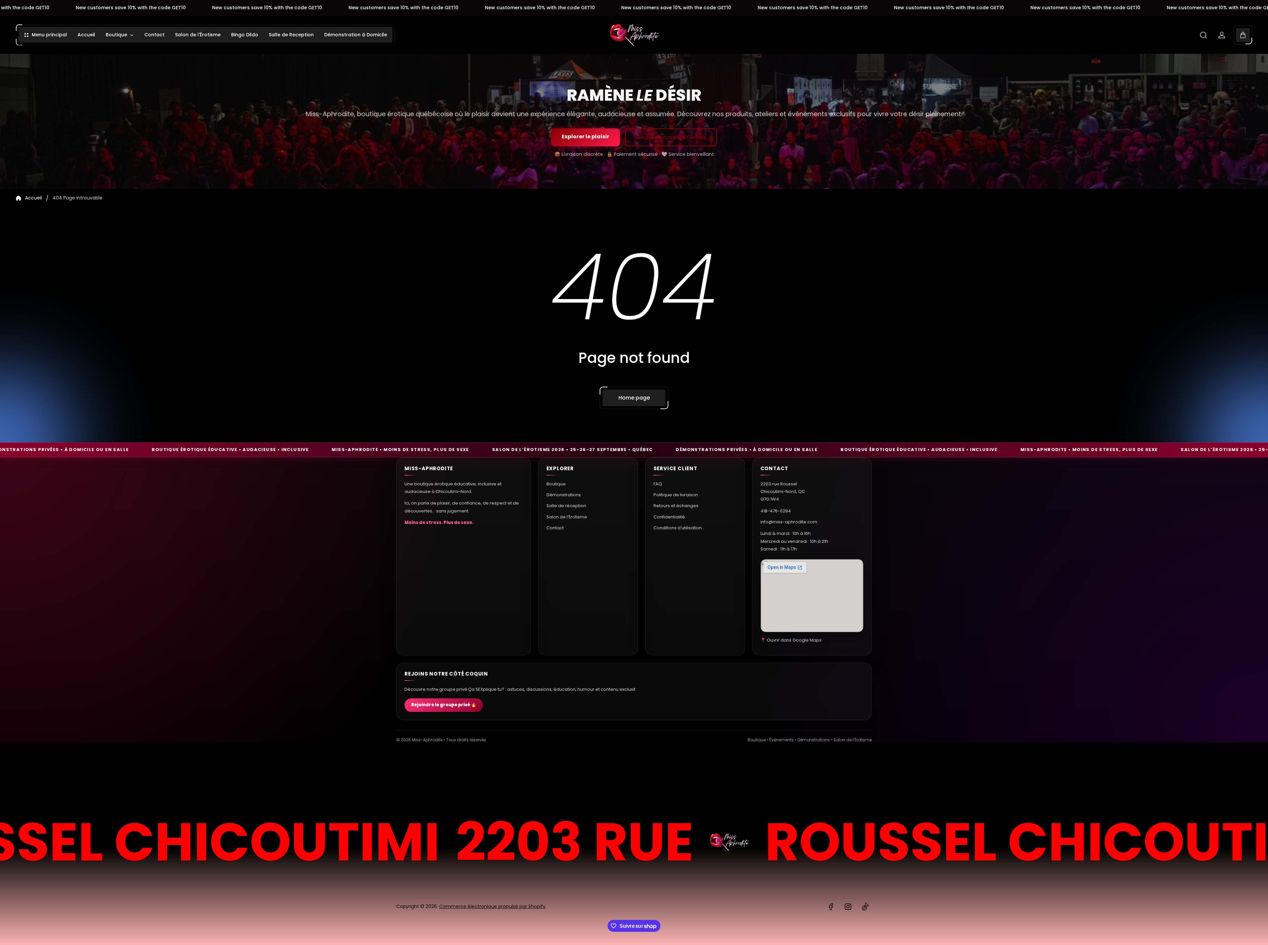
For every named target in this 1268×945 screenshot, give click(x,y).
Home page (634, 398)
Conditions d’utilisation (677, 528)
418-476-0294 (775, 511)
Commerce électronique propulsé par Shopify (492, 906)
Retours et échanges (675, 506)
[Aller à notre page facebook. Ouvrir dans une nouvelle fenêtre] (830, 906)
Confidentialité (669, 517)
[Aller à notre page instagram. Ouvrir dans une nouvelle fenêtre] (848, 906)
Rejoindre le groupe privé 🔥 (443, 705)
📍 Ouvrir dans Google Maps (791, 640)
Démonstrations (563, 495)
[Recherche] (1203, 35)
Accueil (33, 198)
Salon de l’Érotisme (566, 517)
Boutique (556, 484)
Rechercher (853, 779)
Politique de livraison (675, 495)
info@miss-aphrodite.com (788, 522)
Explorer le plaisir (585, 136)
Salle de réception (566, 506)
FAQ (657, 484)
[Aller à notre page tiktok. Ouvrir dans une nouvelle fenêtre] (865, 906)
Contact (555, 528)
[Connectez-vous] (1221, 35)
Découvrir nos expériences (671, 137)
